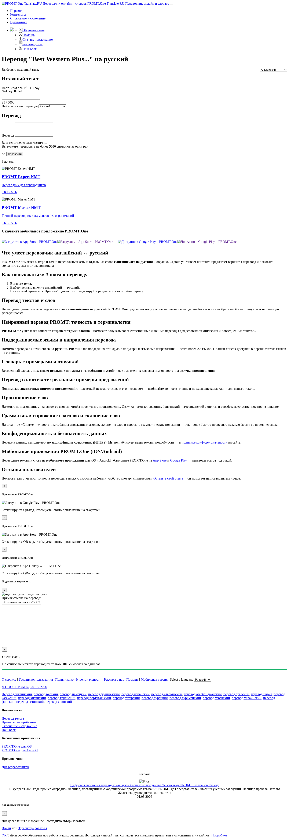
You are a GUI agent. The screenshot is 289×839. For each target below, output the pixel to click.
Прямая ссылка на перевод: (21, 598)
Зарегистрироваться (32, 828)
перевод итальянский (166, 694)
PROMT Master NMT (21, 207)
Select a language (181, 679)
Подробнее (219, 835)
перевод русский (46, 694)
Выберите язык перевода (20, 106)
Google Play (178, 460)
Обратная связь (33, 30)
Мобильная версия (154, 679)
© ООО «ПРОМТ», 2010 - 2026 (24, 687)
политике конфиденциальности (204, 442)
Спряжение (27, 18)
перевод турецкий (155, 698)
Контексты (18, 14)
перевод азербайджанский (203, 694)
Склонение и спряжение (19, 726)
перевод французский (104, 694)
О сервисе (9, 679)
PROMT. (128, 3)
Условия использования (36, 679)
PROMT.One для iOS (17, 746)
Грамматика (18, 22)
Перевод (16, 10)
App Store (160, 460)
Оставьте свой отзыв (168, 478)
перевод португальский (94, 698)
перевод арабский (236, 694)
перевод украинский (246, 698)
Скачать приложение (37, 39)
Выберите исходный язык (20, 69)
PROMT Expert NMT (21, 176)
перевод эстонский (30, 702)
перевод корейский (61, 698)
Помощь (28, 35)
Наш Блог (29, 49)
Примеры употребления (19, 722)
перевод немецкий (73, 694)
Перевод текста (13, 718)
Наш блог (9, 730)
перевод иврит (261, 694)
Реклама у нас (32, 44)
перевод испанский (135, 694)
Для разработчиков (15, 767)
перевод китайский (32, 698)
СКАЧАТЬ (9, 192)
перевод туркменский (185, 698)
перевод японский (58, 702)
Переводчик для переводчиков (24, 185)
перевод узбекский (216, 698)
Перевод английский (17, 694)
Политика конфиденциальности (78, 679)
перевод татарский (126, 698)
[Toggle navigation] (171, 4)
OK (4, 835)
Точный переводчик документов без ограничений (38, 215)
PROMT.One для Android (20, 750)
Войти (6, 828)
